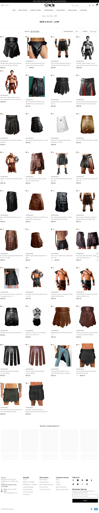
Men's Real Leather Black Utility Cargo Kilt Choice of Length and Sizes (86, 256)
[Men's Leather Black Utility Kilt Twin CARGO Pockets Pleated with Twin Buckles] (62, 201)
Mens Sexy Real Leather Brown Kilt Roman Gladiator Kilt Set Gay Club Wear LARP (86, 218)
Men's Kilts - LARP (52, 16)
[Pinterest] (82, 480)
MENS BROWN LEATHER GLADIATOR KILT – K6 (62, 333)
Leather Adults (4, 61)
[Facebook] (73, 480)
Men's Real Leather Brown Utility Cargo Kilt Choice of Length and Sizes (36, 179)
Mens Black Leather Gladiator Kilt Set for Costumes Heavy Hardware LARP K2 (35, 64)
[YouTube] (78, 484)
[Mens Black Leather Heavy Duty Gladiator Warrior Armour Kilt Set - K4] (37, 317)
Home (43, 16)
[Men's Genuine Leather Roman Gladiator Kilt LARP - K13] (62, 240)
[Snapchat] (73, 484)
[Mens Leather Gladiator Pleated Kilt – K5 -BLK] (37, 124)
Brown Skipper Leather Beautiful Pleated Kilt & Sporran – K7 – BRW (11, 256)
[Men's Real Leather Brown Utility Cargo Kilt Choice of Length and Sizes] (37, 163)
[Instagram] (78, 480)
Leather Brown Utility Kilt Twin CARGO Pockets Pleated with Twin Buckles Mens (37, 218)
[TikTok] (87, 480)
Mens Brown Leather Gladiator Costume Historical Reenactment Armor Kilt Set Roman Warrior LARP (11, 99)
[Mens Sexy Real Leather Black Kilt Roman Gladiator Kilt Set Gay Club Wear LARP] (62, 47)
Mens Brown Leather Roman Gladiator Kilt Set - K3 (11, 179)
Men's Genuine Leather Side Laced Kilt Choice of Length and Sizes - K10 (11, 295)
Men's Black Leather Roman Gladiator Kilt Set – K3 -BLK (36, 295)
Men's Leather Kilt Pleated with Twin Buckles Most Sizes (61, 179)
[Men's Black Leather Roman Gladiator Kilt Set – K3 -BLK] (37, 278)
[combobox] (81, 5)
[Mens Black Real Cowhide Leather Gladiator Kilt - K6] (62, 86)
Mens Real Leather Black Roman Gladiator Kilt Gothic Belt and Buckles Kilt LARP (11, 410)
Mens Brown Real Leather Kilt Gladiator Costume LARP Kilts (35, 372)
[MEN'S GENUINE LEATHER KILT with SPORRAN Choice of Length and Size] (37, 86)
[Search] (79, 5)
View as (26, 31)
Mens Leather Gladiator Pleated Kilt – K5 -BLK (37, 140)
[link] (10, 457)
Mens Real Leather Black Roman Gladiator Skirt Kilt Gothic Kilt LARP (86, 372)
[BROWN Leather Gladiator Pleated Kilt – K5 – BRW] (37, 240)
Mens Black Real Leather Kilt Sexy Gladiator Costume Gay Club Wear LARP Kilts (10, 64)
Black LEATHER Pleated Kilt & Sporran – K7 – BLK (11, 218)
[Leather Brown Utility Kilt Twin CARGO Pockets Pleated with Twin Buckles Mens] (37, 201)
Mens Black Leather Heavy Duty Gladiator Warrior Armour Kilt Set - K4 (36, 333)
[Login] (90, 5)
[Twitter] (82, 484)
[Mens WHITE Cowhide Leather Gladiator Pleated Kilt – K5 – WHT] (62, 124)
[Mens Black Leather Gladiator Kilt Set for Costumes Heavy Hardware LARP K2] (37, 47)
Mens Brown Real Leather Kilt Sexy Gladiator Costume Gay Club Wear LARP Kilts (87, 333)
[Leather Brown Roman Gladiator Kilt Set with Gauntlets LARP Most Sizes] (62, 278)
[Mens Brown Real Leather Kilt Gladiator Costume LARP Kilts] (37, 355)
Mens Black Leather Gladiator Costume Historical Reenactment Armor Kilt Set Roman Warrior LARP (87, 64)
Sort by (85, 31)
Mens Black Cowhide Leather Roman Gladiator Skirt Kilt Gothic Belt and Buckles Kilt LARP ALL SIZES (36, 411)
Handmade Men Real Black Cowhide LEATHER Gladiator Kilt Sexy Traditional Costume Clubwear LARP (60, 372)
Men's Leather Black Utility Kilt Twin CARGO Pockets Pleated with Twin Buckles (61, 218)
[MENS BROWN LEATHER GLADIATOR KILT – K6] (62, 317)
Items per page (68, 31)
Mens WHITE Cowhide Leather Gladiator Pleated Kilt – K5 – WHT (61, 141)
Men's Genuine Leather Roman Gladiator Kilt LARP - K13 (61, 256)
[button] (31, 32)
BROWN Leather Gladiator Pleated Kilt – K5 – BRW (37, 256)
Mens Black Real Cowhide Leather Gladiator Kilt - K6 (61, 102)
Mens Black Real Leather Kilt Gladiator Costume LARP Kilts (9, 372)
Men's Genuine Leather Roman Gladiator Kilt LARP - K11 (87, 179)
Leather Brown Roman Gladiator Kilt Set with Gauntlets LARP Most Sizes (61, 295)
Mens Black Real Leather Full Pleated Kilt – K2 (11, 332)
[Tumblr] (91, 480)
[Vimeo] (87, 484)
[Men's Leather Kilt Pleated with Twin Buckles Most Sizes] (62, 163)
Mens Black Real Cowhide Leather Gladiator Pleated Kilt (11, 141)
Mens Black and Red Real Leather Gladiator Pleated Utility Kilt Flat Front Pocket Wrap (86, 102)
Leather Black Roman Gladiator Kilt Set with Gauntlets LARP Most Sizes (86, 295)
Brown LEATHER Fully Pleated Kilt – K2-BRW (87, 140)
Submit (85, 500)
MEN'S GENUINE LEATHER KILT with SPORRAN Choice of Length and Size (35, 102)
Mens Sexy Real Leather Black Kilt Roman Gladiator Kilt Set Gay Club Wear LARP (61, 64)
